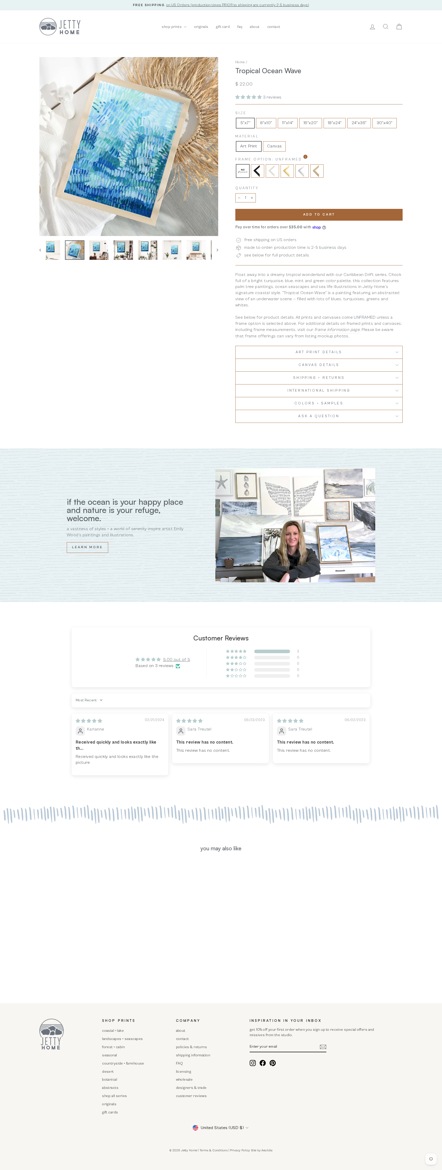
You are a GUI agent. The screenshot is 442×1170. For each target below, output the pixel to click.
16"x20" (310, 122)
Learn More (87, 547)
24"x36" (359, 122)
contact (273, 27)
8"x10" (266, 122)
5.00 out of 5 (176, 659)
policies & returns (191, 1047)
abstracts (110, 1088)
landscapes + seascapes (122, 1039)
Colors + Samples (318, 403)
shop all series (114, 1096)
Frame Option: (282, 159)
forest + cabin (113, 1047)
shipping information (193, 1055)
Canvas (274, 146)
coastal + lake (113, 1030)
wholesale (184, 1079)
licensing (183, 1071)
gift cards (110, 1112)
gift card (223, 27)
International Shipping (319, 391)
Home (240, 62)
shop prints (172, 27)
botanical (109, 1079)
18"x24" (335, 122)
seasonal (109, 1055)
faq (239, 27)
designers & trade (191, 1088)
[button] (249, 97)
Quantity (247, 188)
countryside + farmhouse (123, 1063)
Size (241, 113)
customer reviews (191, 1096)
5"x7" (245, 122)
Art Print (248, 146)
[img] (89, 721)
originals (201, 27)
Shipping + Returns (319, 378)
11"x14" (288, 122)
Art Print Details (319, 352)
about (254, 27)
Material (247, 136)
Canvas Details (319, 365)
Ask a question (318, 416)
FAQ (179, 1063)
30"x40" (385, 122)
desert (108, 1071)
